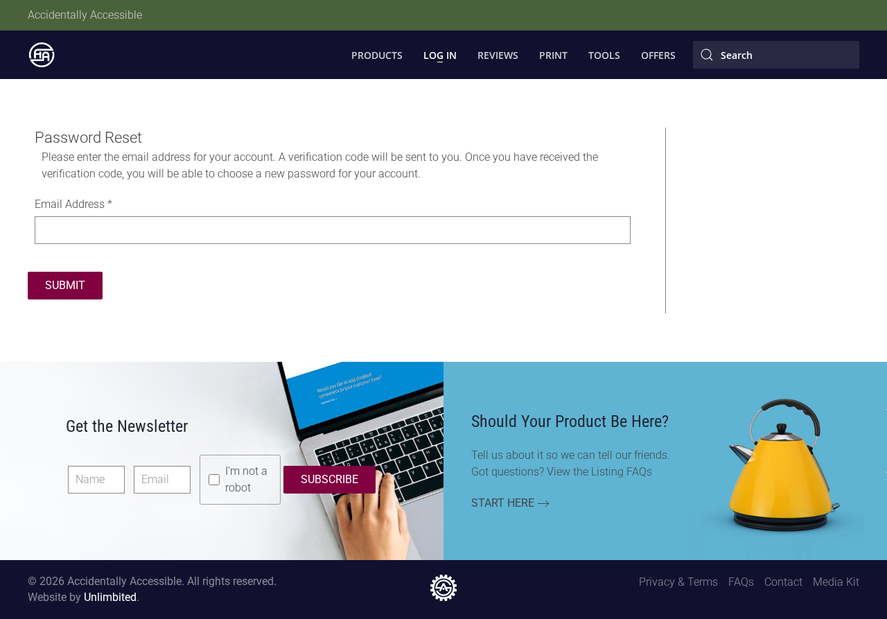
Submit (65, 285)
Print (553, 55)
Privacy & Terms (678, 582)
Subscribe (329, 479)
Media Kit (836, 582)
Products (377, 55)
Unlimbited (110, 597)
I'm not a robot (246, 479)
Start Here (502, 502)
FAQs (741, 582)
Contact (783, 582)
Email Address (73, 204)
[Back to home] (41, 54)
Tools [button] (604, 55)
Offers (658, 55)
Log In (440, 55)
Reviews (497, 55)
